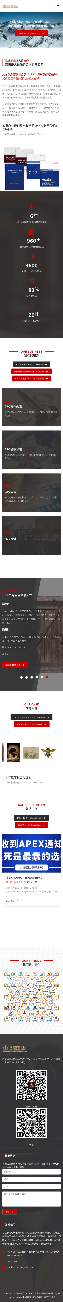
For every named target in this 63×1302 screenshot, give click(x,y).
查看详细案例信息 (12, 665)
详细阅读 (10, 901)
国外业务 (29, 364)
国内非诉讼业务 (29, 371)
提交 (7, 1212)
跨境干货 (29, 818)
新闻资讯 (29, 825)
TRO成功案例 (29, 717)
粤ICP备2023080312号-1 (43, 1297)
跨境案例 (29, 724)
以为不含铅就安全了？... (22, 777)
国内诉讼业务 (29, 378)
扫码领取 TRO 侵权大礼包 (29, 33)
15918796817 (8, 134)
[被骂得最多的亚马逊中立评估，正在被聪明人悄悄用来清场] (31, 853)
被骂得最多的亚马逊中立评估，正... (26, 877)
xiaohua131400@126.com (31, 134)
